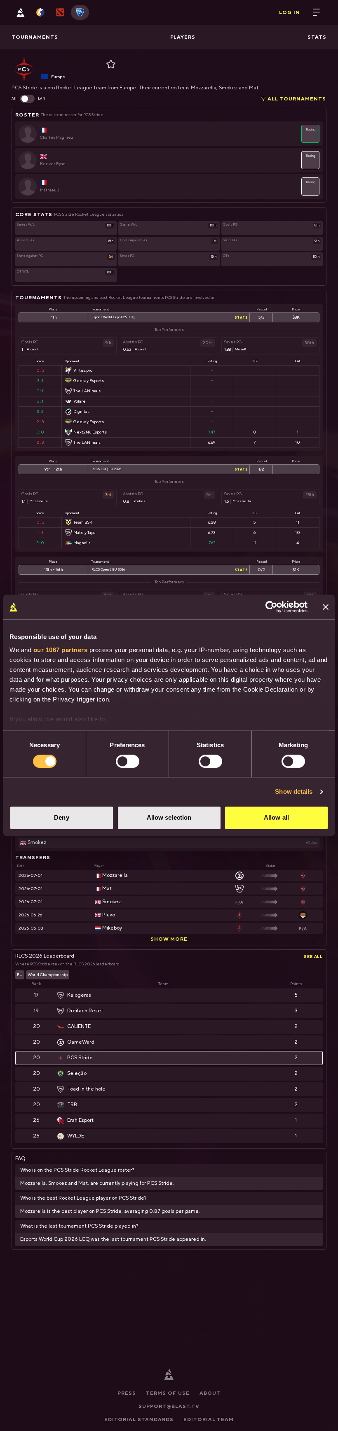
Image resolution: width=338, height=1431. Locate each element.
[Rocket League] (80, 12)
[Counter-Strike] (40, 12)
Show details (293, 791)
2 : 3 (40, 421)
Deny (61, 817)
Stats (241, 317)
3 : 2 (40, 411)
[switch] (127, 761)
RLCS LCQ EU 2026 (106, 469)
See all (313, 956)
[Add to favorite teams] (108, 64)
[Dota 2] (60, 12)
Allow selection (169, 817)
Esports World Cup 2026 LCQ (113, 317)
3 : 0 (40, 432)
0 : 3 (40, 370)
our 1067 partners (60, 649)
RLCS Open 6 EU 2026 (108, 570)
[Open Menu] (316, 12)
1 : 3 (40, 532)
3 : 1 (40, 380)
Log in (289, 12)
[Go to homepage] (21, 12)
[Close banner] (326, 607)
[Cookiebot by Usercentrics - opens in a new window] (271, 607)
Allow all (276, 817)
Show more (169, 939)
